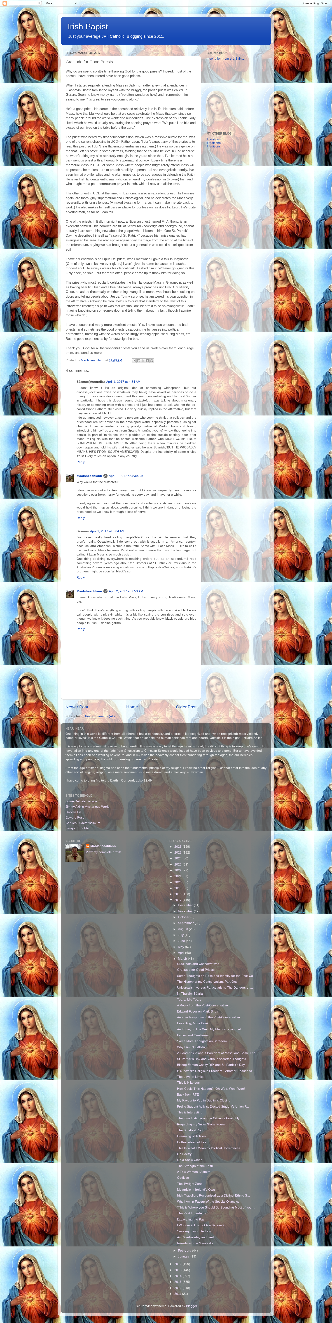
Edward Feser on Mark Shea (197, 1011)
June (182, 941)
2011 (178, 1293)
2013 (178, 1281)
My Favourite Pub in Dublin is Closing (203, 1100)
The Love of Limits (190, 1076)
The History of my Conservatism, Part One (207, 981)
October (184, 917)
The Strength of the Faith (195, 1166)
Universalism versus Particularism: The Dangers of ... (215, 987)
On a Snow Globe (189, 1160)
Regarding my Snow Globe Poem (201, 1124)
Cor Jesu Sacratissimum (82, 823)
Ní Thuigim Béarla (190, 993)
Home (132, 707)
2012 (178, 1288)
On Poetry (184, 1154)
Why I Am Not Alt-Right (193, 1047)
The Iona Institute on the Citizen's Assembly (208, 1118)
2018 (178, 894)
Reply (81, 462)
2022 (178, 870)
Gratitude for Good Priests (196, 969)
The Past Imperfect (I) (192, 1213)
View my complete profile (104, 852)
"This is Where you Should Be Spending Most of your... (216, 1207)
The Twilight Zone (190, 1183)
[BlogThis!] (138, 360)
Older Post (186, 707)
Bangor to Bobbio (77, 828)
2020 (178, 882)
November (186, 911)
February (185, 1250)
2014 (178, 1276)
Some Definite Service (81, 801)
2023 (178, 864)
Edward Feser (75, 817)
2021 (178, 876)
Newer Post (76, 707)
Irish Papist (88, 26)
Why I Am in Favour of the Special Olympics (208, 1201)
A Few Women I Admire (193, 1172)
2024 (178, 858)
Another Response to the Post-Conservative (208, 1017)
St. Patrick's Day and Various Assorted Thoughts (211, 1059)
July (181, 935)
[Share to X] (143, 360)
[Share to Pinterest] (151, 360)
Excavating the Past (191, 1219)
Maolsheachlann (89, 476)
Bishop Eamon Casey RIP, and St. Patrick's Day (211, 1064)
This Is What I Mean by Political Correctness (208, 1148)
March (183, 958)
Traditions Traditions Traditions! (214, 143)
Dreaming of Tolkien (191, 1136)
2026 (178, 846)
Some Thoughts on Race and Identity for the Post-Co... (216, 976)
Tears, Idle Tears (189, 999)
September (186, 923)
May (181, 947)
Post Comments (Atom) (102, 716)
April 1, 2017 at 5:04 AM (107, 531)
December (186, 905)
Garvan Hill (73, 812)
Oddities (183, 1177)
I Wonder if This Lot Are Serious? (200, 1225)
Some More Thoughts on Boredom (202, 1041)
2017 (178, 900)
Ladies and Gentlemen (193, 1035)
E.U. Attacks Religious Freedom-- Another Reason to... (216, 1071)
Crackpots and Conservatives (198, 964)
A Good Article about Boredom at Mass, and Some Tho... (217, 1053)
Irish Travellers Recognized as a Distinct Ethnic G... (213, 1195)
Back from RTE (188, 1094)
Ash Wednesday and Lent (195, 1237)
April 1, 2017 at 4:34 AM (123, 381)
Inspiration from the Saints (225, 58)
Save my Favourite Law (194, 1231)
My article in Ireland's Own (196, 1189)
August (183, 929)
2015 (178, 1270)
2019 (178, 888)
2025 (178, 852)
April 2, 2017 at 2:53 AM (126, 591)
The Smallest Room (191, 1130)
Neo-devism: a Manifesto (195, 1243)
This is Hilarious (188, 1082)
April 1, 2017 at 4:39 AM (126, 476)
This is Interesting (189, 1112)
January (184, 1256)
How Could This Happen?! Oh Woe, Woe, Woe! (211, 1088)
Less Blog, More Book (192, 1023)
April (181, 952)
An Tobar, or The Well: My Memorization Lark (209, 1029)
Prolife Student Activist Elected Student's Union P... (213, 1106)
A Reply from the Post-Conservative (202, 1005)
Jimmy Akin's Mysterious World (87, 806)
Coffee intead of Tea (191, 1142)
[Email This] (134, 360)
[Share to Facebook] (147, 360)
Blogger (191, 1306)
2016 (178, 1264)
